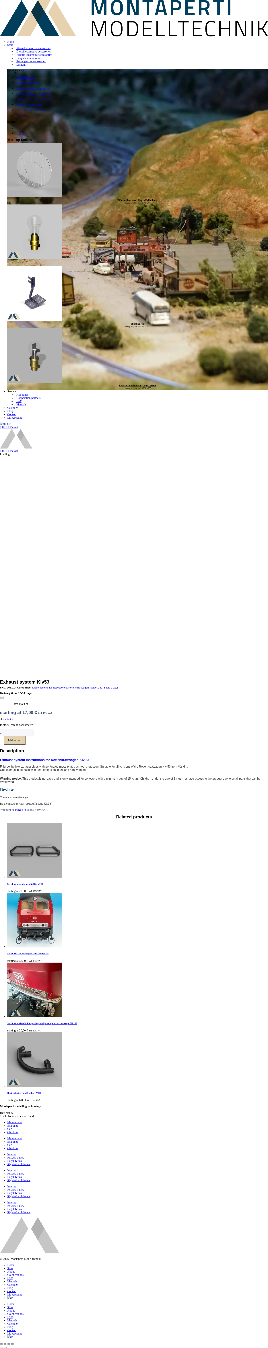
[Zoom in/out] (1, 1344)
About (11, 1271)
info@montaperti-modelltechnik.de (20, 1109)
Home (10, 1265)
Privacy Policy (15, 1157)
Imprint (11, 1154)
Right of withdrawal (18, 1164)
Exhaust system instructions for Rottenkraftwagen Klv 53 (44, 760)
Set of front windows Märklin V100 (25, 884)
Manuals (12, 1281)
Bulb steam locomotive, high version (137, 385)
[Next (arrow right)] (5, 1347)
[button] (137, 45)
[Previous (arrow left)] (1, 1347)
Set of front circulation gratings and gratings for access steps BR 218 (42, 1023)
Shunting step (138, 323)
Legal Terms (14, 1160)
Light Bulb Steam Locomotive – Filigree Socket (137, 262)
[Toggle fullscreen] (5, 1344)
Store (10, 1268)
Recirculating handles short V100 (24, 1093)
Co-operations (15, 1274)
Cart (9, 1128)
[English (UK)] (5, 423)
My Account (14, 1122)
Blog (10, 1288)
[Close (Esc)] (12, 1344)
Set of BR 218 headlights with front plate (27, 953)
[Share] (8, 1344)
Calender (12, 1284)
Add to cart (15, 740)
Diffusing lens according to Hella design (137, 200)
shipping (9, 719)
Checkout (12, 1132)
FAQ (10, 1278)
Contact (11, 1291)
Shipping (12, 1125)
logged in (20, 809)
